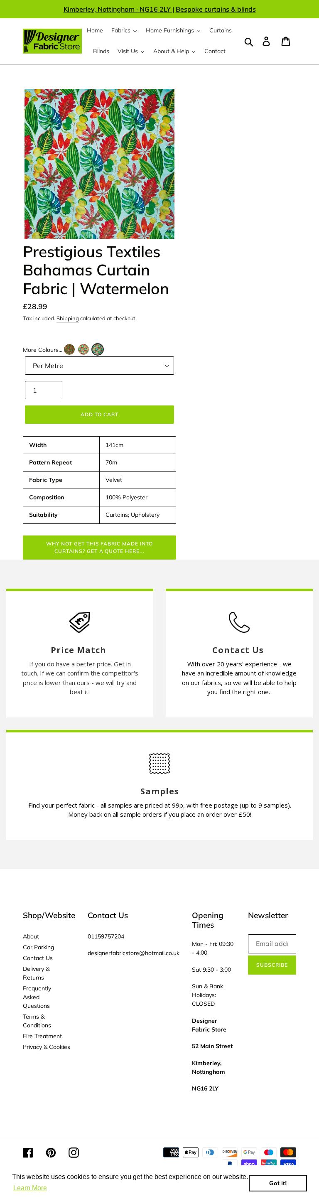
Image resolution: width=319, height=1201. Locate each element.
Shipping (67, 318)
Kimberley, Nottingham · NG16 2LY (118, 9)
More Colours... (42, 350)
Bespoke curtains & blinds (216, 9)
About (31, 936)
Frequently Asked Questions (37, 997)
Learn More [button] (30, 1187)
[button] (69, 349)
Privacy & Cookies (46, 1047)
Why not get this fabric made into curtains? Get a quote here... (99, 547)
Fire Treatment (42, 1036)
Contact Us (38, 958)
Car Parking (38, 947)
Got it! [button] (278, 1183)
